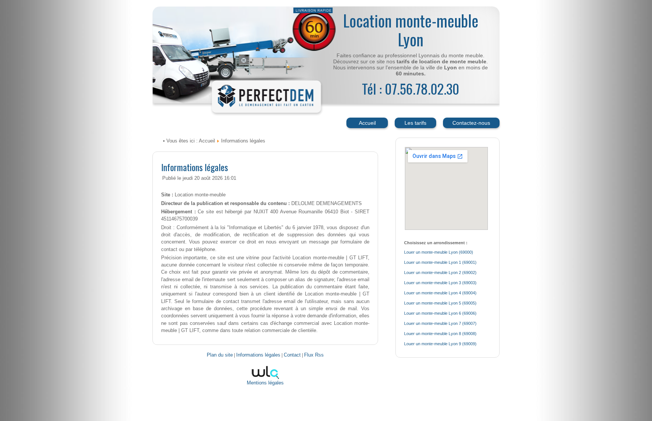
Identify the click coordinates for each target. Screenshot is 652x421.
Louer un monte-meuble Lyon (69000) (438, 252)
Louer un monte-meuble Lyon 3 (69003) (440, 282)
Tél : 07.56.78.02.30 (410, 88)
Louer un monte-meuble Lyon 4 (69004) (440, 293)
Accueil (367, 123)
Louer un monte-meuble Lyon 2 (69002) (440, 272)
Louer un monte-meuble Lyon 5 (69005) (440, 303)
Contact (292, 355)
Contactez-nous (471, 123)
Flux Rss (314, 355)
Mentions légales (265, 383)
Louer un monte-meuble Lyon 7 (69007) (440, 323)
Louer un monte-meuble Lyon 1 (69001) (440, 262)
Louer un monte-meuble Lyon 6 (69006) (440, 313)
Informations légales (194, 167)
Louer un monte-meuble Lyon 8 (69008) (440, 333)
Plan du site (220, 355)
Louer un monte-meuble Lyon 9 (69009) (440, 343)
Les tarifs (415, 123)
